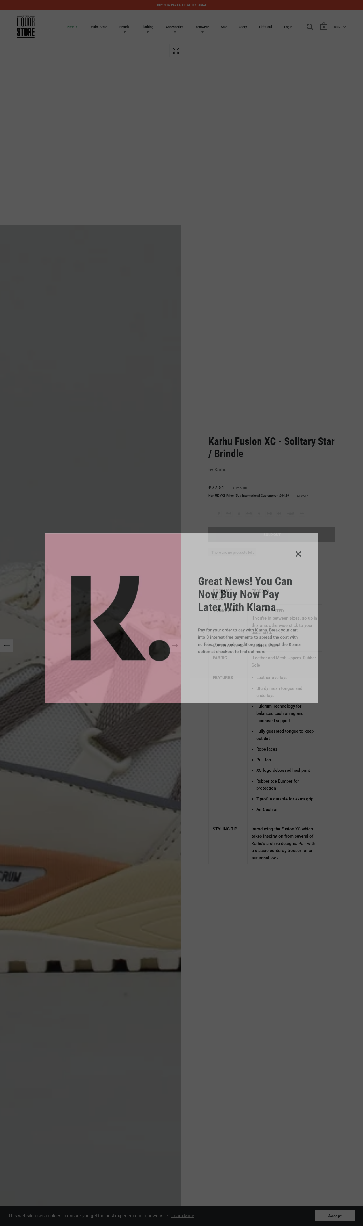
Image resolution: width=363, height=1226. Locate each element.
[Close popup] (298, 548)
